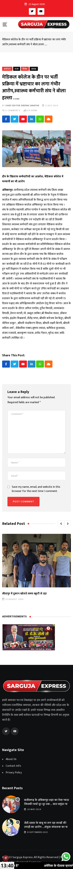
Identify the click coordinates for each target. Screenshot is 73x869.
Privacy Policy (14, 773)
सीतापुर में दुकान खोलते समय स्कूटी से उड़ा (24, 593)
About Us (11, 759)
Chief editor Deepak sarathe (22, 105)
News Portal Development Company (34, 860)
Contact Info (13, 766)
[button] (61, 523)
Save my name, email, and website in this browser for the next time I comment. (36, 489)
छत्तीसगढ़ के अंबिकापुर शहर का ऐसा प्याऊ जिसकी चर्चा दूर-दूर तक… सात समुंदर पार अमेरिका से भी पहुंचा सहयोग (46, 804)
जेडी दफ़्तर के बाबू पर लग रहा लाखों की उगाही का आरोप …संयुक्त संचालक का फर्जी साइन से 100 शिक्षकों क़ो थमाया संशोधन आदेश (47, 829)
